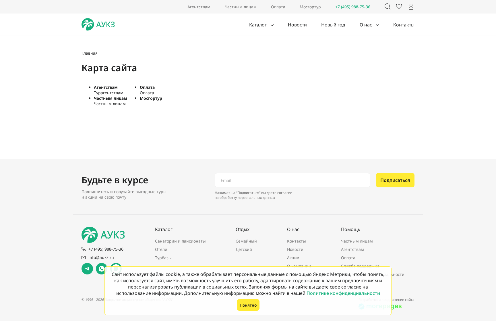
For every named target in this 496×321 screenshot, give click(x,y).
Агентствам (198, 6)
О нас (366, 25)
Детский (244, 249)
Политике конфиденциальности (343, 293)
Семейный (246, 241)
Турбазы (163, 257)
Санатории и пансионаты (180, 241)
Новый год (333, 25)
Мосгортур (310, 6)
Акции (293, 257)
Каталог (258, 25)
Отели (161, 249)
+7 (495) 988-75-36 (352, 6)
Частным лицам (241, 6)
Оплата (278, 6)
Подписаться (395, 180)
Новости (297, 25)
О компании (299, 266)
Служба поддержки (360, 266)
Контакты (403, 25)
